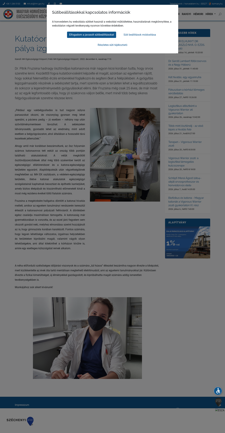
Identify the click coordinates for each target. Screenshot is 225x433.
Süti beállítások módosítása (140, 34)
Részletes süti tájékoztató (112, 44)
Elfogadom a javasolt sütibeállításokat (91, 34)
